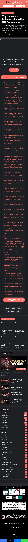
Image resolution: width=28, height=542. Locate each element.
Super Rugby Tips (6, 452)
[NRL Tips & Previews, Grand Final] (7, 325)
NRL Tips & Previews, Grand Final (6, 330)
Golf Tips (4, 447)
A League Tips (5, 425)
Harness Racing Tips (7, 471)
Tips (19, 311)
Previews (11, 311)
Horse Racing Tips (6, 412)
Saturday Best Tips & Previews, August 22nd (11, 373)
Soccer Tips (5, 449)
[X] (10, 540)
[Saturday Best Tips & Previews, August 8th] (5, 401)
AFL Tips (4, 13)
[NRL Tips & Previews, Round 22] (7, 339)
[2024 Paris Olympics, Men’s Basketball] (21, 339)
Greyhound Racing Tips (7, 467)
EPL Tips (4, 430)
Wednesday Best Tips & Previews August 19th (17, 380)
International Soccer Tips (8, 442)
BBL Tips (4, 444)
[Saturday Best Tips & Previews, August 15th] (5, 388)
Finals (20, 308)
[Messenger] (17, 540)
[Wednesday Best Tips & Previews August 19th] (5, 381)
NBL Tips (4, 432)
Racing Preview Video (7, 469)
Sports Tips (11, 13)
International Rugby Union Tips (9, 464)
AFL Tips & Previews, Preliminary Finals (20, 330)
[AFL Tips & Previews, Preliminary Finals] (21, 325)
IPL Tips (4, 454)
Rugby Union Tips (6, 462)
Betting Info (5, 476)
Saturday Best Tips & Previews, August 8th (16, 400)
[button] (26, 1)
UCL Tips (4, 437)
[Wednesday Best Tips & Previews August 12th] (5, 395)
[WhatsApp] (24, 540)
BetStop (5, 523)
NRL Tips (4, 422)
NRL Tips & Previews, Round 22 (6, 344)
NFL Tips (4, 435)
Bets (13, 308)
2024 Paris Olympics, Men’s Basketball (20, 344)
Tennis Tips (5, 427)
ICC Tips (4, 457)
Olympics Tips (5, 459)
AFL (7, 308)
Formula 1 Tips (5, 474)
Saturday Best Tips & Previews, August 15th (16, 386)
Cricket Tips (5, 440)
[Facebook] (3, 540)
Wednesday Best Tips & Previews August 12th (17, 393)
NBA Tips (4, 417)
